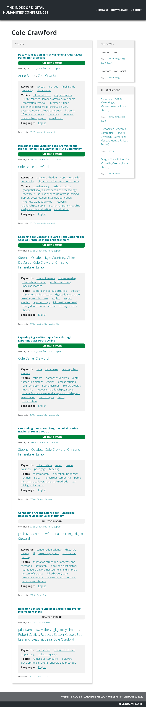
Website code (70, 696)
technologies (46, 397)
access (40, 86)
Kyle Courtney (55, 257)
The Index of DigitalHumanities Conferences (25, 9)
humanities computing (58, 477)
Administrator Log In (130, 704)
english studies (63, 95)
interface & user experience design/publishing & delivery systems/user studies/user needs (45, 106)
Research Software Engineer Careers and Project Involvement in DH (50, 610)
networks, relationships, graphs (55, 389)
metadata (53, 114)
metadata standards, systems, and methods (49, 577)
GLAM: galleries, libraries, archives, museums (48, 99)
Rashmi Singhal (66, 534)
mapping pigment (48, 553)
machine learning (32, 286)
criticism (75, 290)
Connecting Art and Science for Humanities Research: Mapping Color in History (46, 514)
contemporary (41, 474)
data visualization (46, 177)
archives (53, 86)
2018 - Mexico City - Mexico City (44, 324)
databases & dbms (57, 378)
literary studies (68, 306)
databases (51, 369)
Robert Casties (28, 634)
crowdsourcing (41, 186)
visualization (44, 90)
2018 (117, 59)
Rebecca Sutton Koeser (58, 634)
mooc (58, 465)
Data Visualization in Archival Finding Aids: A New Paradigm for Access (50, 56)
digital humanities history (37, 294)
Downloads (119, 10)
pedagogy (40, 469)
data (39, 369)
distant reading (67, 278)
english (56, 298)
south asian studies (34, 581)
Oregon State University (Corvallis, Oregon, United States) (115, 163)
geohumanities (51, 385)
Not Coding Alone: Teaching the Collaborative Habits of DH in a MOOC (48, 430)
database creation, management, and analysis (49, 569)
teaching (54, 469)
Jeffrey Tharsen (68, 630)
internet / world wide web (37, 201)
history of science (32, 573)
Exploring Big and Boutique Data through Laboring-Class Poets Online (44, 339)
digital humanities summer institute (58, 181)
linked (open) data (57, 573)
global (37, 477)
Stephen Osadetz (30, 257)
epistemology (41, 302)
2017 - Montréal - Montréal (42, 132)
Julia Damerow (28, 630)
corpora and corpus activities (50, 290)
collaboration (44, 465)
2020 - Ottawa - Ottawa (41, 499)
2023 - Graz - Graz (39, 595)
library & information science (39, 306)
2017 (111, 59)
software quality (47, 654)
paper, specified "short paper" (46, 351)
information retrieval (34, 102)
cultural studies (42, 95)
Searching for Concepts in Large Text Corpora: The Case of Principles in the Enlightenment (51, 238)
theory (26, 310)
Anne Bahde (27, 75)
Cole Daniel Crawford (33, 167)
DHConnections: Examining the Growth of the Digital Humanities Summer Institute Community (50, 147)
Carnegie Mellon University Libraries (110, 696)
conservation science (49, 549)
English (42, 123)
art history (41, 565)
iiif (34, 553)
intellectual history (60, 282)
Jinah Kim (24, 534)
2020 (123, 59)
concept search (45, 278)
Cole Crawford (48, 75)
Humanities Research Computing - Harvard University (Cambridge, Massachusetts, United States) (114, 136)
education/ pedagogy (65, 474)
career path (43, 650)
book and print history (64, 565)
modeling (27, 90)
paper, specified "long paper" (45, 68)
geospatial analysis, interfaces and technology (49, 190)
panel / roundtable (40, 622)
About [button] (137, 10)
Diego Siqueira (41, 639)
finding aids (68, 86)
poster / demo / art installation (45, 159)
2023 (103, 62)
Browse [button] (103, 10)
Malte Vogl (48, 630)
